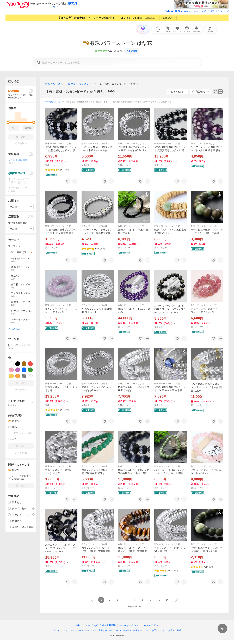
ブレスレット (86, 84)
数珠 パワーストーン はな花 (60, 84)
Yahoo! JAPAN (173, 11)
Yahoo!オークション (130, 625)
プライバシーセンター (86, 630)
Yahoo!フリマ (151, 625)
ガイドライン (115, 630)
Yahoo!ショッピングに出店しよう (202, 11)
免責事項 (127, 630)
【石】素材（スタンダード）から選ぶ (74, 91)
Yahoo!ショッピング (86, 625)
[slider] (8, 122)
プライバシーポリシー (63, 630)
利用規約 (102, 630)
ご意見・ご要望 (173, 630)
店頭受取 (13, 216)
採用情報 (137, 630)
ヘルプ (225, 11)
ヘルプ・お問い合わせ (154, 630)
